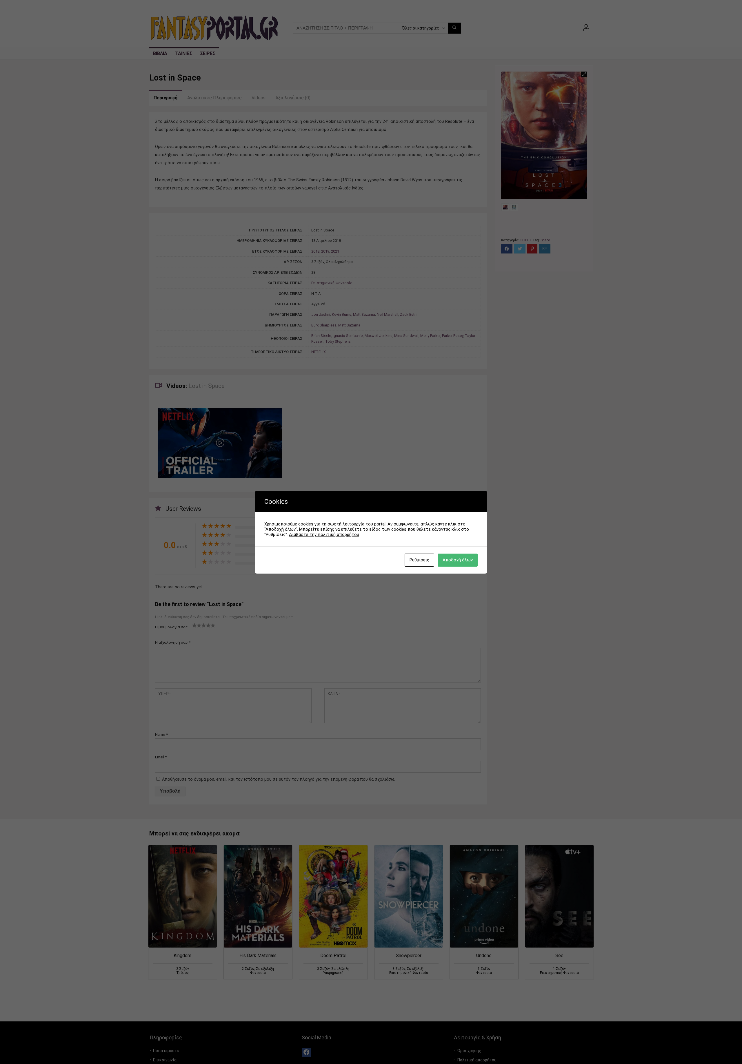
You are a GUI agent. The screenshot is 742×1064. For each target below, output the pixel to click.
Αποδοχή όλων (458, 560)
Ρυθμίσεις (419, 560)
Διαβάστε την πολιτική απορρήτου (324, 534)
